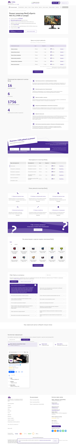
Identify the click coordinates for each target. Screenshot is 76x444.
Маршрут (12, 371)
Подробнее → (61, 168)
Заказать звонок (38, 229)
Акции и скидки (45, 7)
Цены (26, 7)
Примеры (9, 407)
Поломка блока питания (32, 171)
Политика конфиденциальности (38, 437)
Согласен (55, 440)
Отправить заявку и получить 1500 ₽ (40, 149)
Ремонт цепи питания (15, 64)
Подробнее (17, 201)
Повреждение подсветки (32, 168)
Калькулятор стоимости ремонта (14, 421)
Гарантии (40, 7)
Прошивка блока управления (16, 61)
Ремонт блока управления (16, 55)
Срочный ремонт (21, 7)
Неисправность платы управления (31, 175)
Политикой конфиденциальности (29, 341)
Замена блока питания (15, 52)
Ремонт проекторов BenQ (34, 402)
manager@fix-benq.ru (56, 410)
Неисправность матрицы (32, 165)
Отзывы (33, 7)
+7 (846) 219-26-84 (35, 2)
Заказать (61, 48)
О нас (29, 7)
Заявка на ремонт (52, 7)
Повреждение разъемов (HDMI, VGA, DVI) (33, 179)
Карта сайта (10, 428)
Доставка (36, 7)
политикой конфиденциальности (22, 151)
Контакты (57, 7)
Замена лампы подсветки (16, 58)
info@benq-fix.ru (55, 407)
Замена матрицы (14, 49)
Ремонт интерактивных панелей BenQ (37, 404)
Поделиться (53, 431)
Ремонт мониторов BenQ (34, 399)
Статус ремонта (65, 7)
